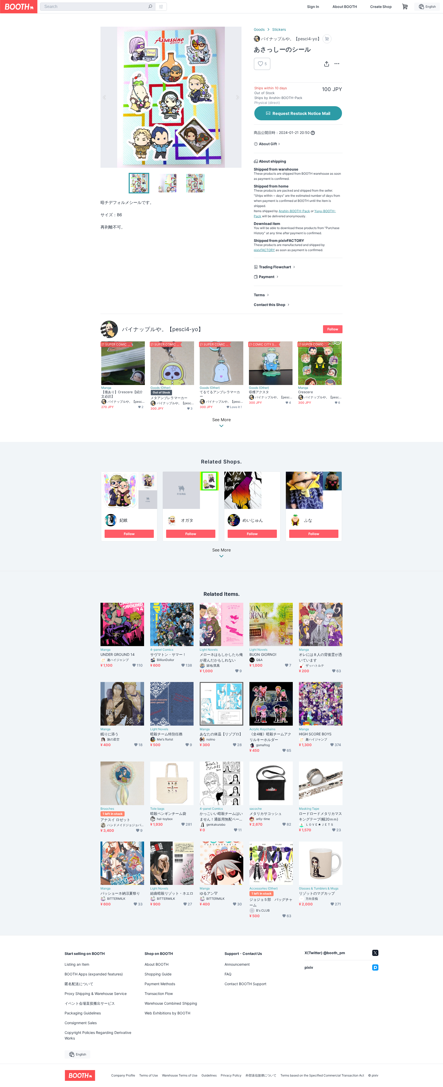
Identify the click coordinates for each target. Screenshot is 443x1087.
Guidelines (209, 1075)
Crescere (305, 392)
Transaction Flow (159, 993)
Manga (106, 387)
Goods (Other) (160, 387)
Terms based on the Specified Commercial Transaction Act (322, 1075)
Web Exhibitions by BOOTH (167, 1013)
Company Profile (123, 1075)
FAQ (228, 974)
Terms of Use (148, 1075)
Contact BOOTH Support (245, 984)
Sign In (313, 6)
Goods (259, 29)
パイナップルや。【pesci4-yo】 (163, 329)
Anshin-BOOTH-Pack (294, 211)
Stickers (279, 29)
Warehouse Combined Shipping (171, 1003)
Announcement (237, 964)
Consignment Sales (81, 1023)
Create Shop (381, 6)
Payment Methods (160, 984)
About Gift (268, 144)
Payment (266, 276)
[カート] (327, 38)
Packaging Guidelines (83, 1013)
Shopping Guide (158, 974)
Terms (259, 295)
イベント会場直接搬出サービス (90, 1003)
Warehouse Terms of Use (179, 1075)
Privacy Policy (231, 1075)
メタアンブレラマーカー (168, 398)
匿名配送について (79, 984)
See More (221, 550)
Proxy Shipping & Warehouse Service (96, 993)
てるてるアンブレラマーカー (220, 394)
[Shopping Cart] (405, 6)
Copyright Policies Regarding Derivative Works (98, 1035)
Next (237, 97)
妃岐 (123, 520)
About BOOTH (345, 6)
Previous (104, 97)
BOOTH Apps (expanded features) (94, 974)
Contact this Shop (269, 304)
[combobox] (97, 7)
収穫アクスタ (259, 392)
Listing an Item (77, 964)
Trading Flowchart (275, 267)
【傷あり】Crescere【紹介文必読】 (122, 394)
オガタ (187, 520)
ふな (308, 520)
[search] (150, 7)
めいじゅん (253, 520)
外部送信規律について (261, 1075)
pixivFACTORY (264, 250)
